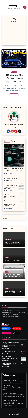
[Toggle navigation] (2, 7)
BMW (6, 257)
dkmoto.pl (13, 6)
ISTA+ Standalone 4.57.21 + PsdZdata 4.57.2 (9, 196)
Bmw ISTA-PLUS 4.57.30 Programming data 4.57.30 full (10, 187)
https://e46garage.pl (9, 393)
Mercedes (14, 72)
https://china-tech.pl (10, 380)
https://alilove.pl (8, 386)
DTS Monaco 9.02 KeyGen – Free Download (14, 78)
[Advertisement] (14, 32)
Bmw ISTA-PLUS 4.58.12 (10, 178)
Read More (14, 95)
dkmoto (11, 81)
